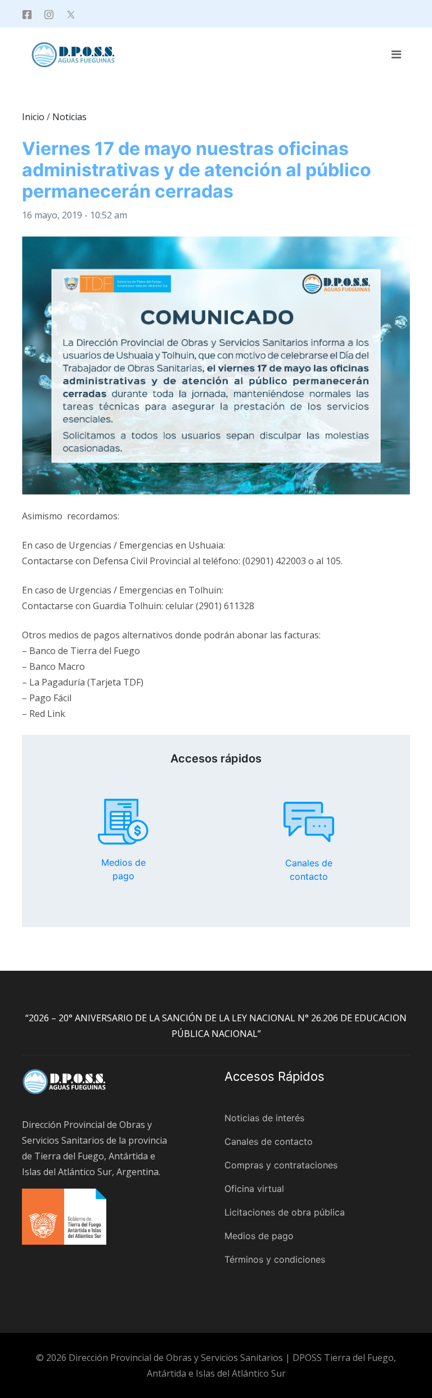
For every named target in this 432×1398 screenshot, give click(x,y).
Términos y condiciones (274, 1259)
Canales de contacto (309, 822)
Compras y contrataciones (281, 1165)
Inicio (33, 117)
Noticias (69, 117)
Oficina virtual (254, 1188)
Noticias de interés (264, 1117)
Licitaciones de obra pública (284, 1212)
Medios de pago (123, 822)
